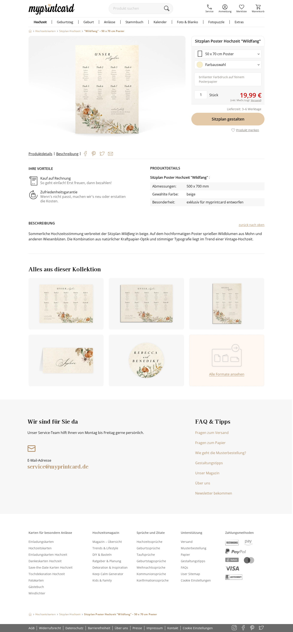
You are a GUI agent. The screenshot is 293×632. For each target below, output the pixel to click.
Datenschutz (74, 628)
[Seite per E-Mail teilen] (110, 153)
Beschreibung (67, 153)
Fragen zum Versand (212, 432)
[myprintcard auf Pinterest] (252, 628)
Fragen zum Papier (210, 442)
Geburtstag (65, 22)
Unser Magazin (207, 473)
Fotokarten (36, 580)
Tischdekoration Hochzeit (47, 574)
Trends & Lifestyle (105, 548)
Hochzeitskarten (40, 548)
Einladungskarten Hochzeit (48, 555)
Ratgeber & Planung (106, 561)
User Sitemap (190, 574)
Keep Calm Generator (107, 574)
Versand (187, 542)
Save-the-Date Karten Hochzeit (50, 567)
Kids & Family (102, 580)
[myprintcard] (51, 13)
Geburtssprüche (148, 548)
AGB (32, 628)
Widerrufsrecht (50, 628)
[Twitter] (102, 153)
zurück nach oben (251, 225)
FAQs (184, 567)
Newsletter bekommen (213, 493)
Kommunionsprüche (151, 574)
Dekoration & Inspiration (110, 567)
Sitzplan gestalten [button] (228, 119)
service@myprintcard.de (57, 466)
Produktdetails (40, 153)
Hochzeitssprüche (149, 542)
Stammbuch (134, 22)
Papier (185, 555)
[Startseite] (30, 31)
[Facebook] (85, 153)
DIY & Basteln (102, 555)
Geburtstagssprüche (151, 561)
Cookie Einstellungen (196, 580)
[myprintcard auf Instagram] (234, 628)
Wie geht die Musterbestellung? (220, 452)
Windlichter (37, 593)
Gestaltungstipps (209, 463)
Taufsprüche (146, 555)
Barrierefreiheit (99, 628)
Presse (137, 628)
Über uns (202, 483)
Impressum (154, 628)
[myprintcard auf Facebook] (243, 628)
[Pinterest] (93, 153)
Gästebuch (36, 587)
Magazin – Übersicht (107, 542)
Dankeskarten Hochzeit (45, 561)
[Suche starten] (166, 8)
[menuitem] (209, 8)
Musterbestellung (193, 548)
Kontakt (172, 628)
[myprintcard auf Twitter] (261, 628)
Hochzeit (40, 22)
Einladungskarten (41, 542)
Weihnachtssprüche (151, 567)
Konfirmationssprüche (153, 580)
